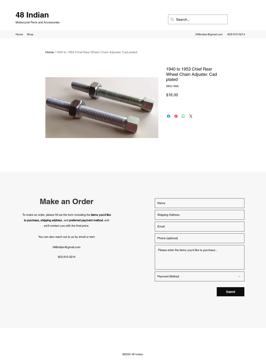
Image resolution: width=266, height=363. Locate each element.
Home (49, 52)
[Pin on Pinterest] (176, 116)
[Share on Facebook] (168, 116)
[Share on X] (190, 116)
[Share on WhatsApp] (183, 116)
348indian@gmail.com (209, 34)
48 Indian (32, 14)
